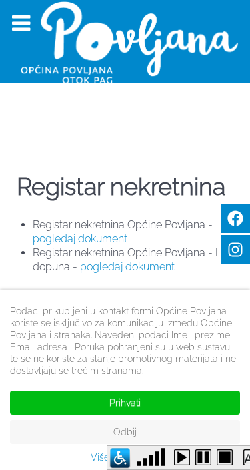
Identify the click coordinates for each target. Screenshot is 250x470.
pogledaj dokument (80, 238)
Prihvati (125, 402)
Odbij (125, 432)
